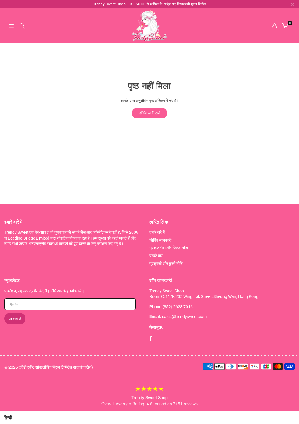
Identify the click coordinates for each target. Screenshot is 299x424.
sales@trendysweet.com (184, 316)
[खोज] (22, 26)
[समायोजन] (274, 26)
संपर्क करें (156, 255)
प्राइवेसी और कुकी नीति (166, 263)
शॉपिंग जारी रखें (149, 113)
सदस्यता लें (15, 319)
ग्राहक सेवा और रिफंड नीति (169, 247)
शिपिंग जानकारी (160, 240)
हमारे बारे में (157, 232)
